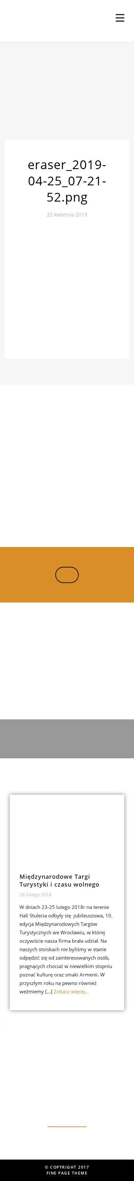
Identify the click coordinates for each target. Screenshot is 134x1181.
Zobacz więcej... (71, 991)
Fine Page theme (67, 1173)
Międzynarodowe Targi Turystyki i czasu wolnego (60, 880)
